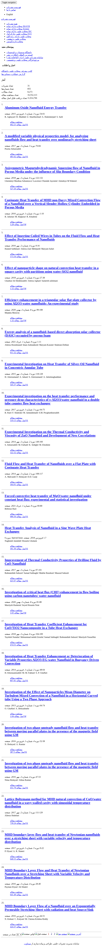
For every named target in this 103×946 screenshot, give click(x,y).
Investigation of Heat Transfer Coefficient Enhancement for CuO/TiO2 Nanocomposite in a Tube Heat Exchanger (46, 626)
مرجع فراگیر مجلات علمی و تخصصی (22, 60)
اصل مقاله (19, 125)
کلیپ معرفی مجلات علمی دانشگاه (16, 71)
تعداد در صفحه (9, 934)
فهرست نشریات (13, 7)
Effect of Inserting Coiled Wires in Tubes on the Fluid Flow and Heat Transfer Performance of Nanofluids (52, 237)
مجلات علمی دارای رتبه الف (18, 36)
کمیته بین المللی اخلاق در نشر (19, 55)
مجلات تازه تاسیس (14, 41)
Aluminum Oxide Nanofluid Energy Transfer (36, 107)
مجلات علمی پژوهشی (16, 39)
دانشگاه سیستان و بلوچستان (19, 52)
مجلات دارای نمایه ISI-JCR (18, 26)
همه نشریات (11, 24)
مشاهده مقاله (16, 122)
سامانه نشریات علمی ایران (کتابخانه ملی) (24, 57)
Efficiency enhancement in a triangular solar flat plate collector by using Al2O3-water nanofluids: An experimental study (50, 301)
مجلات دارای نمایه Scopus (17, 29)
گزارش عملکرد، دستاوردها (13, 74)
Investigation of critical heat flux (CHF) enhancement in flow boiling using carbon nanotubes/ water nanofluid (52, 593)
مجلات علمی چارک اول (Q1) (19, 34)
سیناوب (27, 944)
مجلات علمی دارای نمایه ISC (19, 31)
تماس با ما (11, 10)
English (9, 14)
